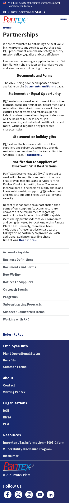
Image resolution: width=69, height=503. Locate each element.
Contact (9, 385)
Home (7, 27)
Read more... (33, 155)
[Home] (15, 20)
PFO (6, 424)
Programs (10, 297)
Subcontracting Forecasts (22, 304)
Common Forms (14, 367)
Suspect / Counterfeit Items (23, 312)
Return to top (13, 334)
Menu (63, 19)
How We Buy (12, 274)
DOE (6, 410)
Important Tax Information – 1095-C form (34, 442)
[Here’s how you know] (34, 4)
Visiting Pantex (14, 392)
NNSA (7, 417)
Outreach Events (15, 289)
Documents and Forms (40, 86)
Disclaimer (11, 456)
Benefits (9, 360)
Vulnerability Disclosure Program (27, 449)
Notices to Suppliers (18, 282)
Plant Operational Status (21, 353)
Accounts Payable (16, 252)
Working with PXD (16, 319)
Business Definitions (18, 260)
